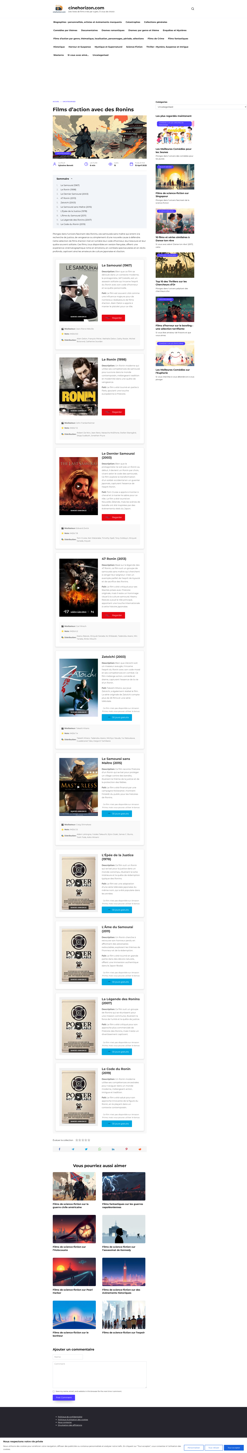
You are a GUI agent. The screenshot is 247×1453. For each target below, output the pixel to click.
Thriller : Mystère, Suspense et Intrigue (167, 47)
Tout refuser (213, 1448)
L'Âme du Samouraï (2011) (73, 215)
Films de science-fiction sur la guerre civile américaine (71, 1206)
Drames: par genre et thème (143, 30)
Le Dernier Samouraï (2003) (74, 194)
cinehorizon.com (86, 7)
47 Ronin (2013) (68, 198)
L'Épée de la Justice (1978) (74, 211)
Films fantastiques (178, 38)
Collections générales (155, 22)
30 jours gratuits (120, 717)
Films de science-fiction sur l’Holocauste (69, 1248)
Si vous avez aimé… (78, 55)
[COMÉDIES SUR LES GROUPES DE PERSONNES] (175, 144)
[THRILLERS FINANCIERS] (175, 276)
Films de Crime (156, 38)
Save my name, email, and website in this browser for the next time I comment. (89, 1391)
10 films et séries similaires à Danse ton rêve (173, 239)
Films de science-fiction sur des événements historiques (121, 1291)
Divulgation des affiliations (70, 1425)
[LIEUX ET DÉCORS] (175, 188)
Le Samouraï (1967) (70, 185)
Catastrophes (133, 22)
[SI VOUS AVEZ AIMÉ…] (175, 232)
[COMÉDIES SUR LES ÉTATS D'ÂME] (175, 364)
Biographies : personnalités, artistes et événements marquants (87, 22)
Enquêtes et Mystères (175, 30)
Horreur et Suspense (80, 47)
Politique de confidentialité (70, 1417)
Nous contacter (65, 1422)
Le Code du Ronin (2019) (73, 224)
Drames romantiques (113, 30)
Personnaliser (194, 1448)
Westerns (58, 55)
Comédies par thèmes (65, 30)
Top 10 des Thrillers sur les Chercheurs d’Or (171, 283)
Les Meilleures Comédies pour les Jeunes (174, 151)
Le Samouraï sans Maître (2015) (76, 207)
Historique (59, 47)
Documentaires (89, 30)
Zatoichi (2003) (68, 202)
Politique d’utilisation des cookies (73, 1419)
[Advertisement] (123, 79)
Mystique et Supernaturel (108, 47)
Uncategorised (100, 55)
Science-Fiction (134, 47)
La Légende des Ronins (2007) (76, 220)
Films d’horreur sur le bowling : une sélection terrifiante (174, 327)
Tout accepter (234, 1448)
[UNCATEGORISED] (175, 320)
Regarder (117, 318)
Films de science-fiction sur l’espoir (123, 1332)
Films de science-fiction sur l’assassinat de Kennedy (118, 1248)
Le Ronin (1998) (68, 189)
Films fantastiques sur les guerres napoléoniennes (122, 1206)
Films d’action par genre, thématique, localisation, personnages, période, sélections (98, 38)
